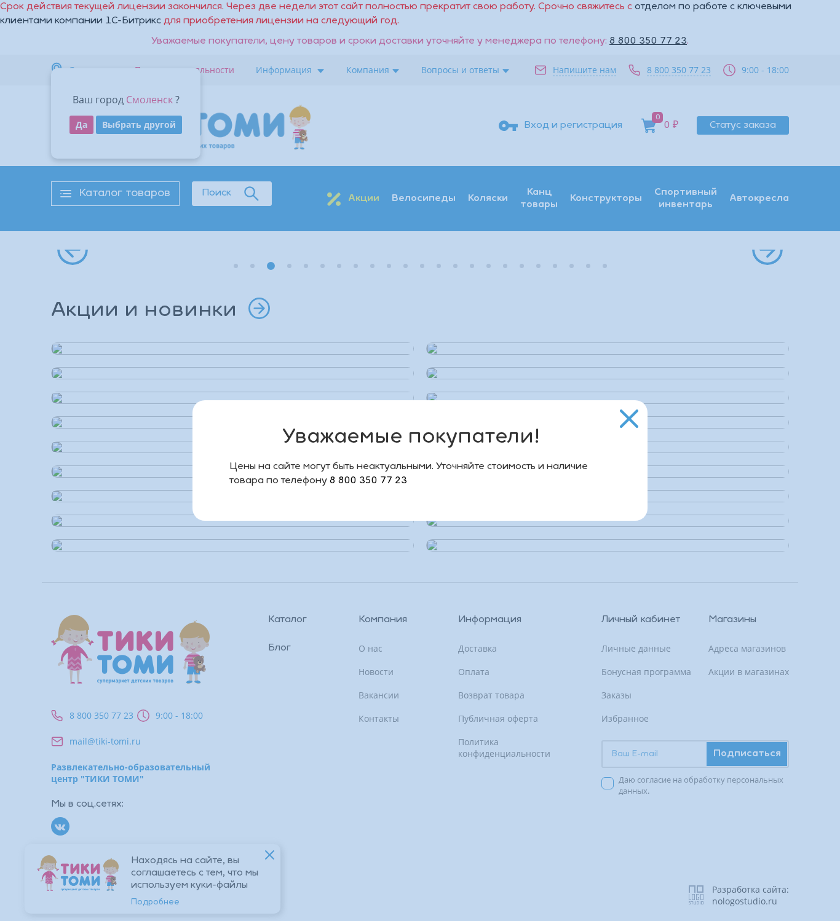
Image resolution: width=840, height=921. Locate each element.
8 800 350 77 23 (368, 481)
